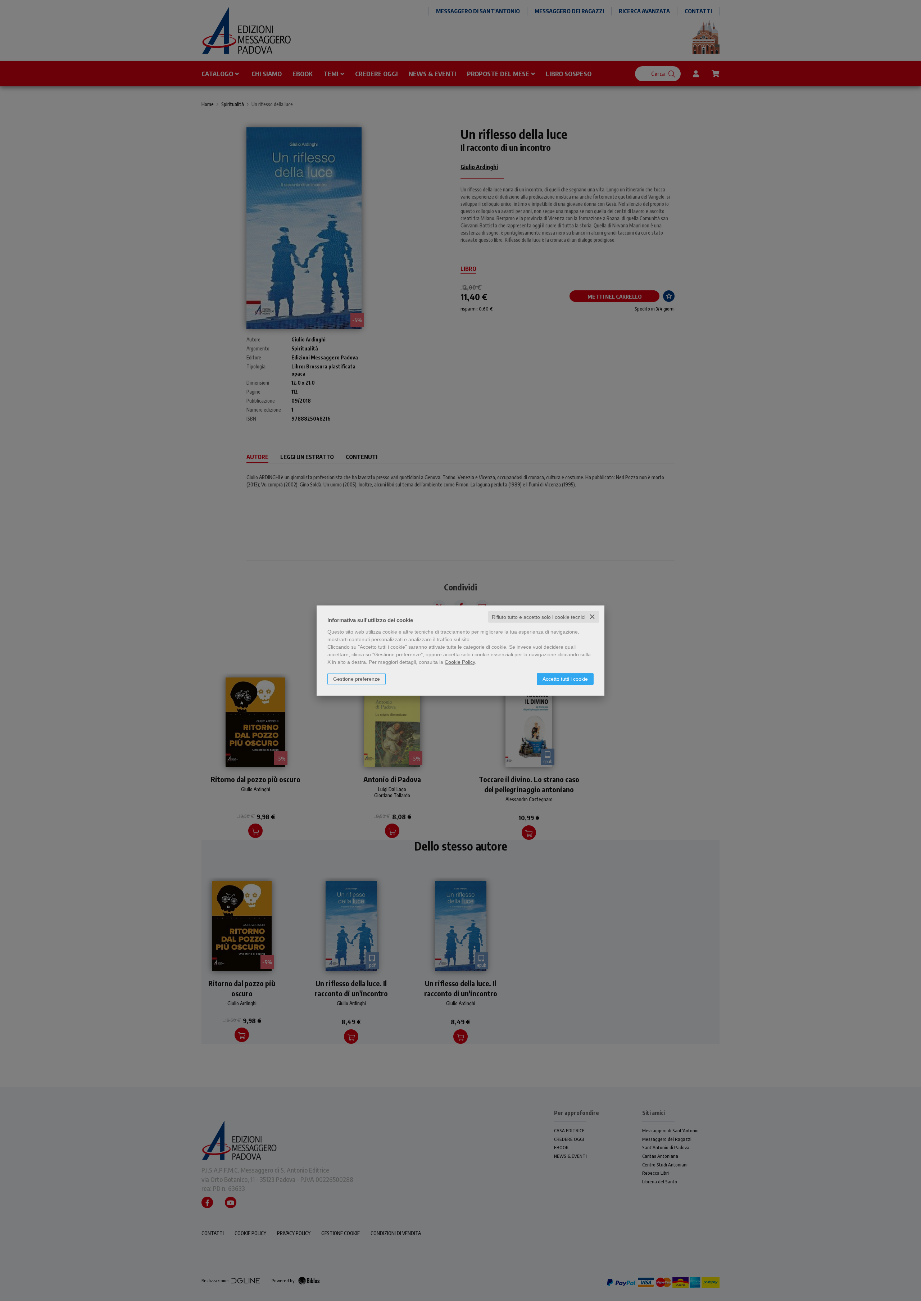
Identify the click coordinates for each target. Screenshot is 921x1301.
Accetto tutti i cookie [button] (565, 678)
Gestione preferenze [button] (356, 678)
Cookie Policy (460, 662)
